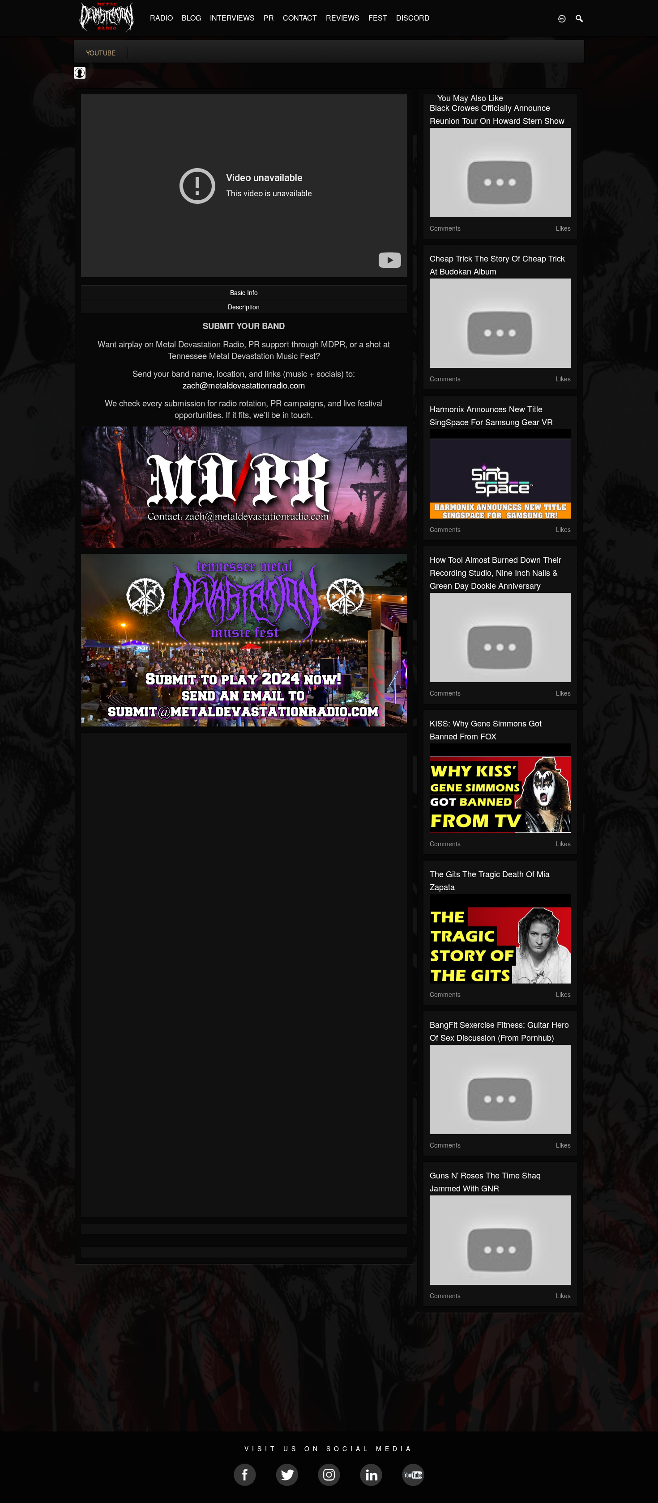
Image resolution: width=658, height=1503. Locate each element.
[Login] (561, 17)
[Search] (579, 17)
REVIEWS (342, 18)
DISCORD (413, 18)
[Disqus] (244, 859)
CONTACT (300, 18)
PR (269, 18)
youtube (100, 52)
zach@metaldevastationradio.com (244, 385)
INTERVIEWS (232, 18)
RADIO (161, 18)
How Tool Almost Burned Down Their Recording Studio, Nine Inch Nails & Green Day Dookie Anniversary (495, 572)
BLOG (191, 18)
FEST (377, 18)
